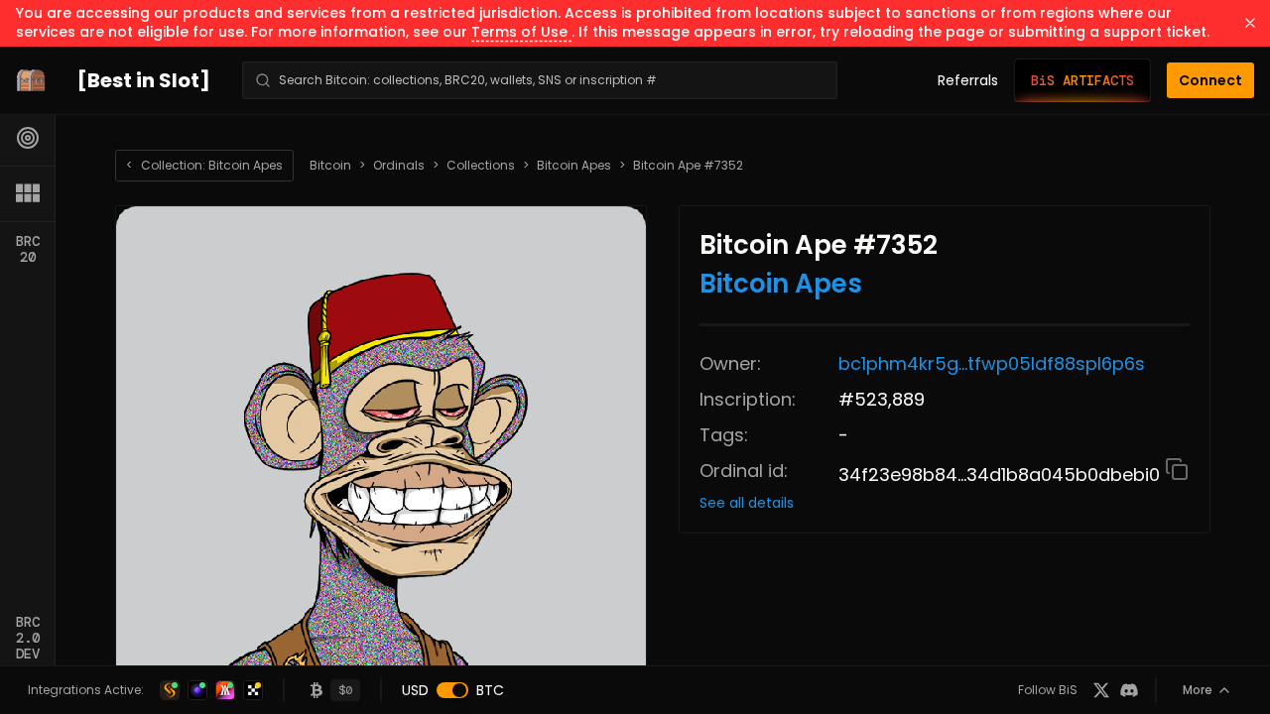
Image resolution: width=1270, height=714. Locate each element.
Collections (480, 166)
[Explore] (28, 138)
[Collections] (28, 193)
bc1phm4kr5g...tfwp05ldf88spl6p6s (991, 363)
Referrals (968, 80)
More (1197, 689)
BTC (490, 690)
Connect (1210, 80)
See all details (746, 503)
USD (415, 690)
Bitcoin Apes (574, 166)
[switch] (452, 690)
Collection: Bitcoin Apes (204, 165)
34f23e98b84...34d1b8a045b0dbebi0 (1001, 474)
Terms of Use (521, 32)
